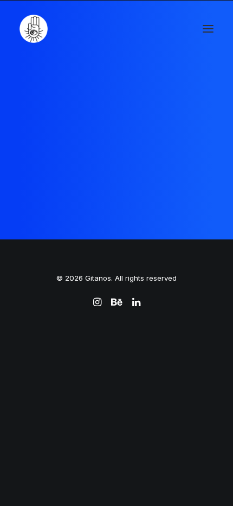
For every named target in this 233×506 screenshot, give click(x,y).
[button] (208, 29)
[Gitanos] (34, 29)
